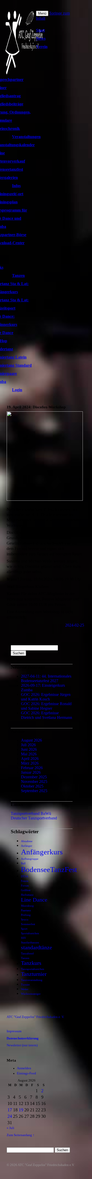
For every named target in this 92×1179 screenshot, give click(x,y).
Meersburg (27, 905)
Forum (25, 885)
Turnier (25, 984)
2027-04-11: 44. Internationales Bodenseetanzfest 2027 (46, 678)
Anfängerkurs (42, 852)
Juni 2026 (29, 749)
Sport (24, 928)
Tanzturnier (34, 974)
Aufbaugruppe (29, 858)
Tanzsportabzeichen (32, 969)
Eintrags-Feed (26, 1073)
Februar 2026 (32, 768)
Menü (42, 13)
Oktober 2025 (32, 786)
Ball (23, 863)
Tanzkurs (31, 963)
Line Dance (34, 900)
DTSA (24, 876)
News (40, 38)
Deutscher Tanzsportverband (34, 818)
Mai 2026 (29, 754)
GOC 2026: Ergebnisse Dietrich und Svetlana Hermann (46, 715)
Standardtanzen (30, 942)
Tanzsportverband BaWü (31, 813)
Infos (16, 185)
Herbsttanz (27, 894)
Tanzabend (27, 953)
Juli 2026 (28, 745)
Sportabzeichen (30, 933)
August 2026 (31, 740)
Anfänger (26, 845)
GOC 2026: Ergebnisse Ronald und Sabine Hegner (46, 706)
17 (9, 1109)
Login (17, 390)
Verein (42, 46)
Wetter (24, 989)
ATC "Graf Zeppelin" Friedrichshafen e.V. (46, 1165)
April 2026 (30, 758)
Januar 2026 (31, 772)
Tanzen (18, 275)
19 (21, 1109)
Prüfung (26, 915)
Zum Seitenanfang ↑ (20, 1135)
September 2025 (34, 791)
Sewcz (24, 919)
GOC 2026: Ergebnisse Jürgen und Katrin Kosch (46, 696)
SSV (23, 938)
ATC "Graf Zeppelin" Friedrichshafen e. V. (35, 1017)
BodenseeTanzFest (49, 869)
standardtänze (36, 947)
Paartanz (26, 910)
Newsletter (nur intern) (22, 1045)
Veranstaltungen (26, 136)
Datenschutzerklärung (23, 1038)
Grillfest (25, 890)
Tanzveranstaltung (31, 980)
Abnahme (26, 841)
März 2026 (30, 763)
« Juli (10, 1128)
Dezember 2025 (34, 777)
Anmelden (24, 1068)
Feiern (24, 881)
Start (40, 30)
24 (9, 1116)
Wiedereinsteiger (31, 993)
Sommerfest (28, 924)
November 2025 (34, 781)
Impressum (14, 1031)
